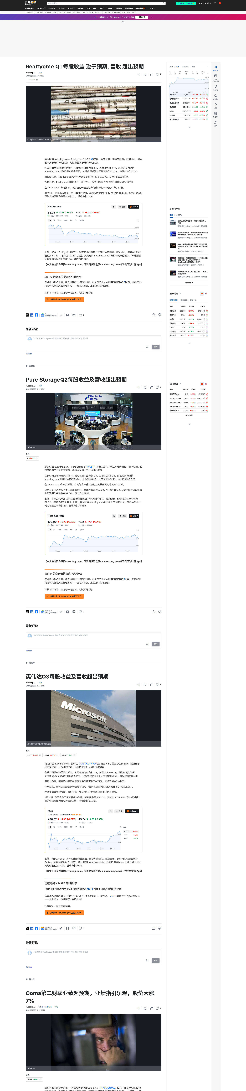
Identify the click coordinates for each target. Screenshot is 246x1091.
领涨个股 (184, 300)
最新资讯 (29, 12)
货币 (171, 67)
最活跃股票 (173, 300)
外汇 (60, 13)
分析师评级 (116, 13)
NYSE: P (90, 467)
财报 (123, 13)
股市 (55, 13)
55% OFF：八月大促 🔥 (185, 3)
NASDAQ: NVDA (88, 763)
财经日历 (119, 8)
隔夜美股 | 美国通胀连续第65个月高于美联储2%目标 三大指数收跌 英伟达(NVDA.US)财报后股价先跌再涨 (193, 260)
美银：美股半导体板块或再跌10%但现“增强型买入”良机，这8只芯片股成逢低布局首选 (193, 246)
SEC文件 (135, 13)
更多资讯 (188, 282)
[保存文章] (144, 74)
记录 (128, 13)
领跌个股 (193, 300)
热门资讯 (40, 13)
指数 (177, 67)
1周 (54, 220)
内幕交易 (107, 13)
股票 (193, 67)
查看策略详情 (76, 814)
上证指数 (173, 95)
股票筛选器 (129, 8)
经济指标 (76, 13)
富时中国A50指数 (176, 99)
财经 (83, 13)
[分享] (138, 74)
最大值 (82, 220)
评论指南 (29, 354)
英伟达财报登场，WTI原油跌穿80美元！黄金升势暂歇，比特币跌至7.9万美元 (193, 234)
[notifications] (215, 3)
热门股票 (174, 384)
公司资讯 (98, 13)
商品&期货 (67, 13)
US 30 (172, 111)
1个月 (59, 220)
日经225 (173, 107)
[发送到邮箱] (74, 314)
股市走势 (174, 293)
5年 (76, 220)
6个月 (66, 220)
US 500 (172, 115)
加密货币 (90, 13)
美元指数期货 (174, 119)
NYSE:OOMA (108, 1088)
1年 (71, 220)
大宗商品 (185, 67)
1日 (50, 220)
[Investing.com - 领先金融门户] (30, 3)
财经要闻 (48, 13)
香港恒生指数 (174, 103)
